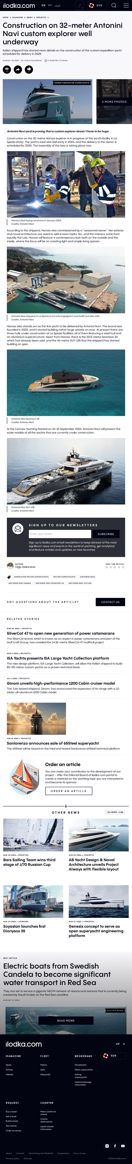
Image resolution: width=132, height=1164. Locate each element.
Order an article (13, 1130)
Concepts (89, 855)
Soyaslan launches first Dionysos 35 (24, 928)
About (9, 1153)
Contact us (110, 602)
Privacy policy (12, 1158)
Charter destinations (46, 1120)
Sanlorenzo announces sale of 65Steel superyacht (53, 743)
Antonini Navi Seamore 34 (50, 583)
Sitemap (28, 1158)
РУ (50, 5)
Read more (66, 1020)
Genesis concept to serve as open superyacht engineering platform (96, 931)
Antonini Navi (87, 577)
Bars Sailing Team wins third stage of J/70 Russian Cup (29, 862)
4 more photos (114, 101)
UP (118, 1043)
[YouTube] (123, 1146)
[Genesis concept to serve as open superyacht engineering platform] (99, 901)
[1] (106, 567)
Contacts (20, 1153)
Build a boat (12, 1121)
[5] (123, 567)
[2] (111, 567)
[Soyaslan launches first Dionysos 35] (33, 901)
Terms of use (79, 1153)
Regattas (23, 855)
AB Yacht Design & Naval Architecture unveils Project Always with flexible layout (94, 864)
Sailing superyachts (81, 1075)
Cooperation (63, 1153)
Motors (43, 1065)
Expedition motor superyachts (72, 83)
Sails (42, 1069)
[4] (119, 567)
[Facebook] (115, 1146)
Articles (9, 1069)
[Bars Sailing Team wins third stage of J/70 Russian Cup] (33, 835)
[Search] (114, 5)
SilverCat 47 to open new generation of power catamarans (60, 633)
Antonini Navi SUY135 (80, 583)
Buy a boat (11, 1111)
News (29, 17)
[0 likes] (29, 69)
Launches (23, 921)
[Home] (19, 5)
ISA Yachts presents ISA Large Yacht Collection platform (58, 658)
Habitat (9, 1074)
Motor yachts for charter (48, 1113)
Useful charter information (47, 1128)
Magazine (17, 17)
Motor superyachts (64, 577)
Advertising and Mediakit (41, 1153)
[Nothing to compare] (79, 5)
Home (6, 17)
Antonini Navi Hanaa (20, 583)
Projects (41, 17)
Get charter (11, 1125)
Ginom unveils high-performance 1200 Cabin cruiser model (61, 683)
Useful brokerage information (83, 1083)
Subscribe (106, 534)
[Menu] (126, 5)
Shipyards (45, 1074)
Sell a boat (11, 1116)
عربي (57, 5)
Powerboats (80, 1065)
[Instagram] (107, 1146)
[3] (115, 567)
